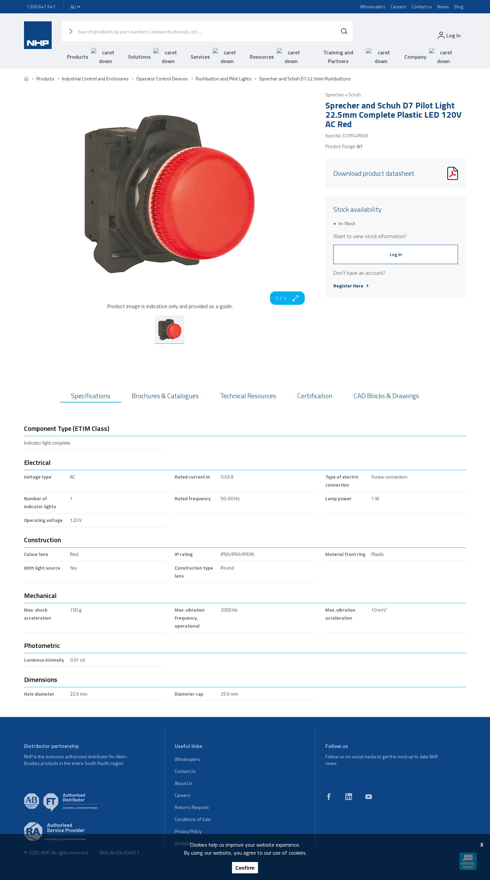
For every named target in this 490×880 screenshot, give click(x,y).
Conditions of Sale (193, 819)
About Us (184, 783)
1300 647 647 (41, 6)
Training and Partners (338, 56)
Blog (458, 6)
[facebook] (328, 796)
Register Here (348, 285)
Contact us (422, 6)
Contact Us (185, 771)
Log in (396, 254)
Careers (398, 6)
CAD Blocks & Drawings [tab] (386, 395)
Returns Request (192, 807)
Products (77, 57)
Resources (262, 57)
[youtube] (368, 796)
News (443, 6)
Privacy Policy (188, 831)
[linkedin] (348, 796)
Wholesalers (372, 6)
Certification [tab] (314, 395)
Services (200, 57)
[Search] (344, 31)
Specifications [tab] (90, 395)
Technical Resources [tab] (248, 395)
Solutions (139, 57)
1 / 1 (280, 298)
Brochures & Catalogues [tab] (165, 395)
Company (415, 57)
